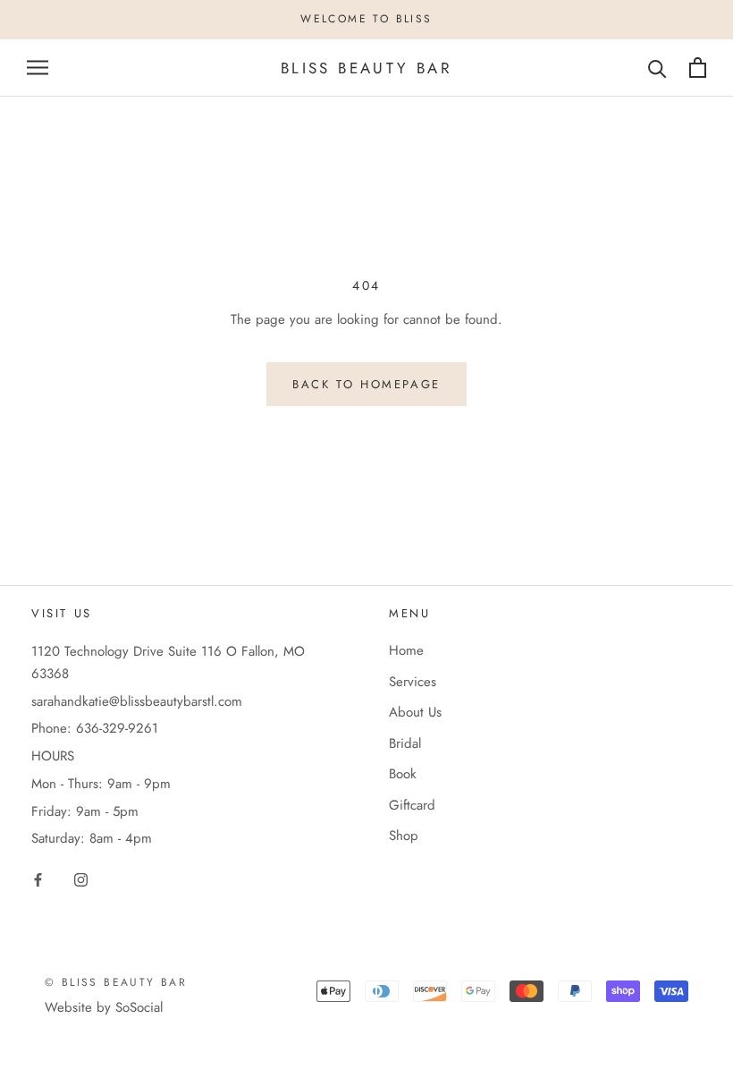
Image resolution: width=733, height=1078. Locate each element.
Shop (403, 835)
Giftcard (412, 805)
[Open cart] (697, 67)
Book (403, 774)
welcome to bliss (366, 19)
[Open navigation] (37, 67)
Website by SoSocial (104, 1007)
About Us (415, 712)
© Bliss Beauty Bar (116, 982)
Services (412, 682)
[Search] (657, 67)
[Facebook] (38, 879)
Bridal (405, 743)
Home (406, 650)
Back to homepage (366, 384)
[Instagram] (81, 879)
